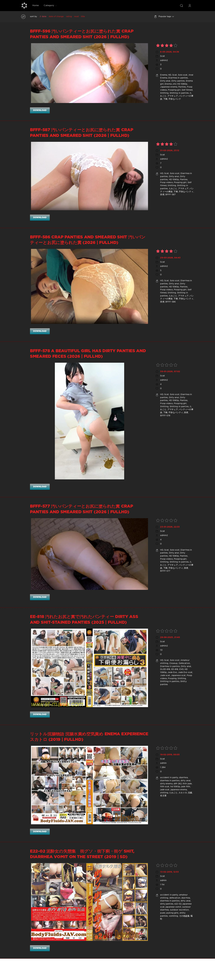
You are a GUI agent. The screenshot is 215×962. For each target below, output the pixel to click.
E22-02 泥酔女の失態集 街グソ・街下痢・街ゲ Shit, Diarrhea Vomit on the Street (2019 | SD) (82, 854)
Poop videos (166, 182)
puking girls (172, 913)
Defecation (184, 663)
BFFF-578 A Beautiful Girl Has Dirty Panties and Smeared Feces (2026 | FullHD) (88, 353)
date (44, 16)
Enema (163, 75)
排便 (162, 194)
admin (163, 763)
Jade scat (165, 675)
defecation (174, 898)
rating (69, 16)
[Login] (190, 5)
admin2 (164, 60)
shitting (164, 793)
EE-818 (174, 669)
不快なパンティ (186, 192)
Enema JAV (170, 84)
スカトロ (183, 793)
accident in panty (169, 777)
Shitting (164, 93)
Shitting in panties (179, 93)
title (83, 16)
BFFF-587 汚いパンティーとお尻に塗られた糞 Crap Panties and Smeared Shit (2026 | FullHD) (81, 132)
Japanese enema (168, 87)
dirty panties (166, 904)
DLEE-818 (165, 669)
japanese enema (179, 790)
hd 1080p (175, 787)
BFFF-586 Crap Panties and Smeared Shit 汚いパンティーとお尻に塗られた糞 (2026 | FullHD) (88, 240)
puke (162, 913)
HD (169, 75)
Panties (182, 87)
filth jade (187, 784)
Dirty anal (165, 81)
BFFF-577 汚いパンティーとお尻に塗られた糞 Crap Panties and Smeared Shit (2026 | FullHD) (81, 509)
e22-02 (178, 904)
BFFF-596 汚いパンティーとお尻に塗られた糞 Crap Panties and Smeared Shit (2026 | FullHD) (81, 34)
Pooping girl (174, 90)
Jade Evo (172, 672)
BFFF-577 (165, 571)
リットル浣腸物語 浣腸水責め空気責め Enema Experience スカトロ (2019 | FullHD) (89, 737)
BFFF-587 (170, 194)
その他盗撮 (184, 916)
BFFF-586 (170, 302)
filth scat (164, 787)
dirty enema (166, 784)
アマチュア (172, 96)
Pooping (172, 678)
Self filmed (187, 90)
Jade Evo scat (185, 672)
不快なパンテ (174, 99)
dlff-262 (178, 784)
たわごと (173, 189)
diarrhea (183, 777)
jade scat (164, 790)
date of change (56, 16)
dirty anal (185, 781)
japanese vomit (173, 907)
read (76, 16)
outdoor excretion (179, 910)
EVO (181, 669)
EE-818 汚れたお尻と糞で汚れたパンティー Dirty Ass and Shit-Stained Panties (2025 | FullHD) (84, 619)
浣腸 (190, 793)
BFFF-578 (165, 416)
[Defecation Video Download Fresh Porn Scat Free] (24, 5)
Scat (162, 56)
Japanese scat (178, 675)
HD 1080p (182, 84)
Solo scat (183, 75)
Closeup (173, 663)
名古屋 (163, 796)
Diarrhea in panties (178, 78)
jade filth (185, 787)
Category (49, 5)
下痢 (165, 99)
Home (35, 5)
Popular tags (165, 16)
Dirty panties (178, 81)
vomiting (173, 916)
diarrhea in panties (169, 781)
